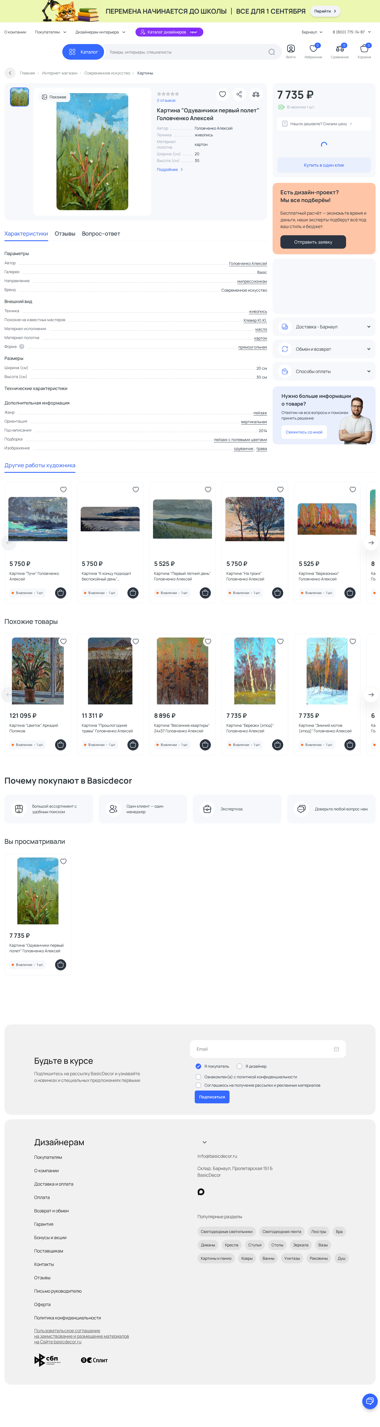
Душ (342, 1258)
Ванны (268, 1258)
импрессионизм (252, 281)
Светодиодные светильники (227, 1231)
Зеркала (301, 1244)
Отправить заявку (313, 242)
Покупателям (48, 1157)
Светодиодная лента (282, 1231)
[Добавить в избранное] (222, 94)
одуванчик (243, 448)
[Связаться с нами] (370, 1401)
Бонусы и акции (50, 1237)
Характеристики (26, 233)
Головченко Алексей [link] (214, 128)
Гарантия (43, 1224)
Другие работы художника (39, 465)
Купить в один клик (324, 165)
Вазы (323, 1244)
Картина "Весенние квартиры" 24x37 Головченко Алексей (181, 728)
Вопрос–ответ (101, 233)
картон (260, 338)
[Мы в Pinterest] (212, 1191)
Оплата (42, 1197)
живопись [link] (204, 134)
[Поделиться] (239, 94)
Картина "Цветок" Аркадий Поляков (33, 728)
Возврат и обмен (51, 1211)
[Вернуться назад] (10, 73)
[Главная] (33, 52)
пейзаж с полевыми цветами (240, 439)
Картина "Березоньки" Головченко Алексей (319, 576)
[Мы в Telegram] (246, 1191)
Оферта (42, 1304)
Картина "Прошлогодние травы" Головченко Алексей (107, 728)
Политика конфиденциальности (67, 1318)
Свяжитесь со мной (304, 432)
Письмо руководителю (58, 1291)
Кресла (231, 1244)
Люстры (318, 1231)
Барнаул (309, 32)
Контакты (44, 1264)
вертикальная (254, 421)
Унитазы (292, 1258)
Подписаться (212, 1096)
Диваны (208, 1244)
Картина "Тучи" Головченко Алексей (34, 576)
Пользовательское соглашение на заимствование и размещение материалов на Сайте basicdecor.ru (81, 1336)
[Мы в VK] (223, 1191)
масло (261, 329)
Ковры (247, 1258)
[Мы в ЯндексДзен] (235, 1191)
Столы (277, 1244)
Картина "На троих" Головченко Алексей (245, 576)
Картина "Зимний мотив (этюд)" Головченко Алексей (325, 728)
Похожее (58, 97)
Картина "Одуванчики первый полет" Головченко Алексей (36, 948)
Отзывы (65, 233)
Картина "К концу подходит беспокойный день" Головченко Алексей (106, 576)
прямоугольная (252, 347)
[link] (168, 95)
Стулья (254, 1244)
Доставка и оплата (53, 1184)
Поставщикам (48, 1251)
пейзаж (260, 412)
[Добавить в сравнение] (256, 94)
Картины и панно (216, 1258)
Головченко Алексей (248, 263)
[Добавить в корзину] (60, 593)
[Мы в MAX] (201, 1191)
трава (261, 448)
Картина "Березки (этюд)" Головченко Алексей (250, 728)
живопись (258, 311)
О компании (15, 32)
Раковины (319, 1258)
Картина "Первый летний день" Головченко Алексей (182, 576)
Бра (339, 1231)
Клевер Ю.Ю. (255, 320)
